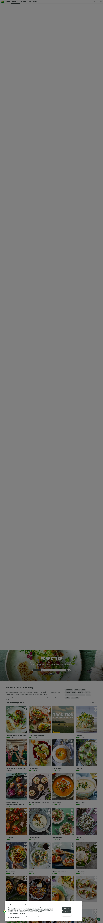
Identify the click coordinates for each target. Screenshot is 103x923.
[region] (43, 911)
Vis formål (66, 914)
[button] (4, 912)
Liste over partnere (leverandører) (14, 917)
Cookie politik (40, 911)
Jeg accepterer (66, 908)
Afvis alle (66, 911)
